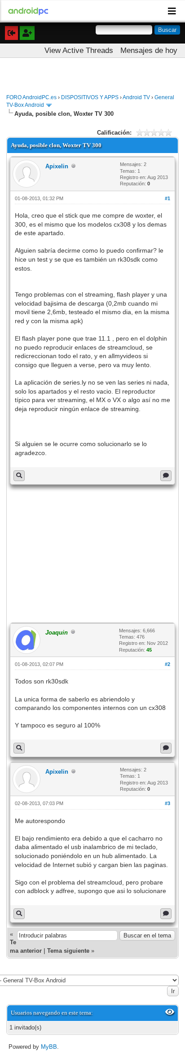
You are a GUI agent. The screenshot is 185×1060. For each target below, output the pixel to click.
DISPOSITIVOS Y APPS (90, 97)
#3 (167, 803)
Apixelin (56, 166)
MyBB (49, 1046)
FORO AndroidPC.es (31, 97)
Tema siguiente (68, 950)
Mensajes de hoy (148, 50)
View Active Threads (78, 50)
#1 (167, 198)
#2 (167, 664)
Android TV (136, 97)
